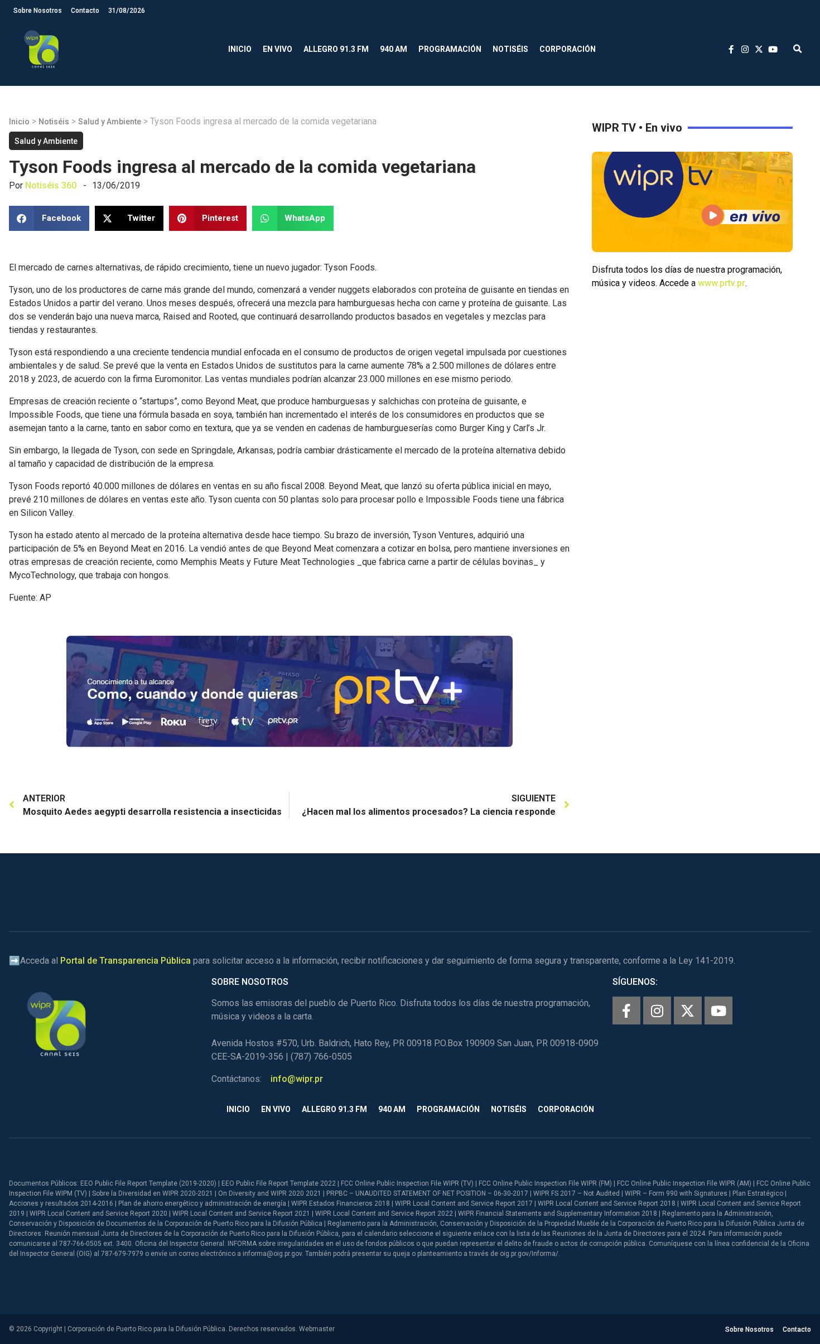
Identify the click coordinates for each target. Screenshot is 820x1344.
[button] (797, 49)
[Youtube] (718, 1010)
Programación (449, 49)
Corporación (567, 49)
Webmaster (317, 1329)
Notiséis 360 (50, 185)
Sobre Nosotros (37, 10)
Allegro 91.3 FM (336, 49)
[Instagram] (657, 1010)
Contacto (85, 10)
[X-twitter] (688, 1010)
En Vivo (277, 49)
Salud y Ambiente (109, 121)
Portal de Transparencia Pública (125, 960)
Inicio (240, 49)
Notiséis (510, 49)
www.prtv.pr (721, 283)
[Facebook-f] (626, 1010)
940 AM (393, 49)
